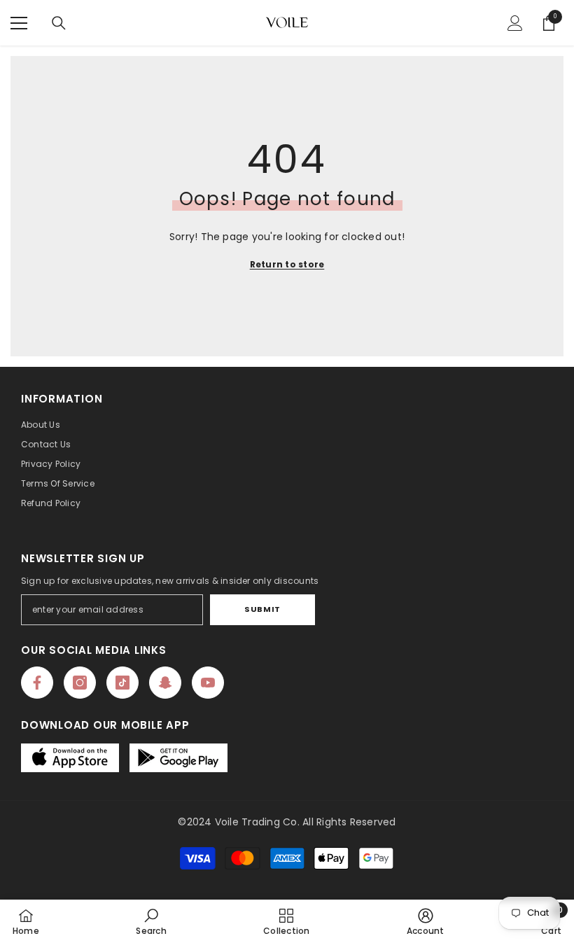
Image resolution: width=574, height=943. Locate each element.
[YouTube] (208, 682)
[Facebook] (37, 682)
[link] (150, 921)
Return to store (287, 264)
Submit (262, 609)
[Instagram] (80, 682)
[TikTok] (122, 682)
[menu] (18, 23)
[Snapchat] (165, 682)
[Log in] (515, 23)
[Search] (58, 23)
